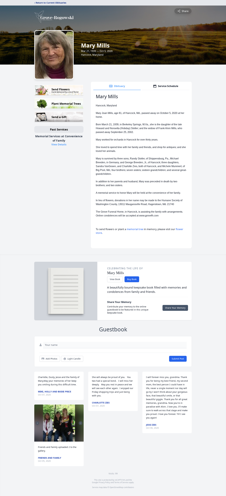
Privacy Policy (104, 482)
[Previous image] (37, 423)
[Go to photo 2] (60, 439)
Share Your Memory (175, 307)
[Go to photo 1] (58, 440)
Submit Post (178, 358)
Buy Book (132, 279)
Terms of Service (121, 482)
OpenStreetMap (116, 487)
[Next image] (80, 423)
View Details (58, 144)
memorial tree (135, 229)
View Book (115, 279)
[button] (59, 423)
